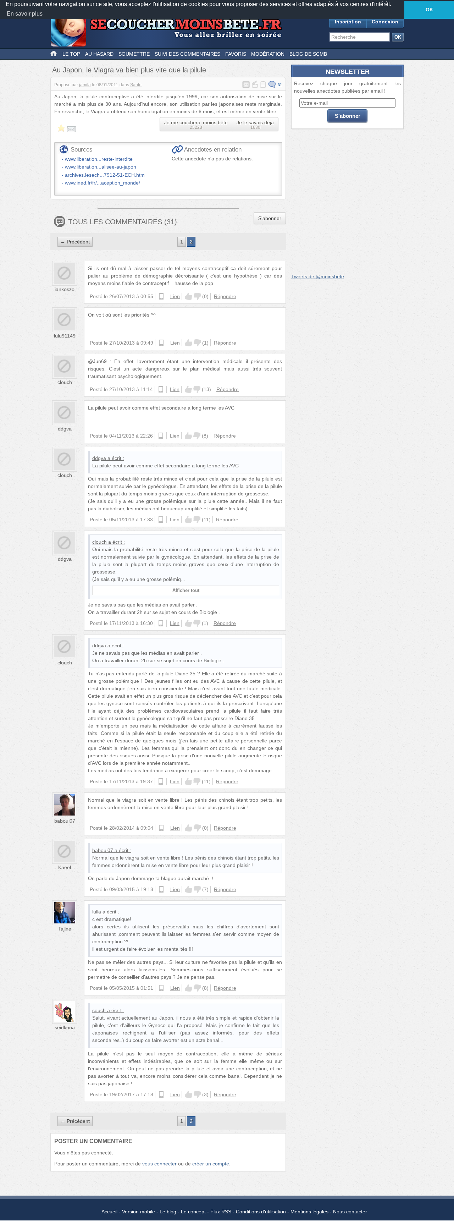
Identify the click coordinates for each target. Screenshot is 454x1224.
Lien (175, 296)
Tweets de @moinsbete (317, 276)
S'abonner (269, 218)
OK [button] (429, 9)
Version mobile (138, 1211)
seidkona (65, 1027)
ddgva (65, 429)
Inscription (348, 21)
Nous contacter (350, 1211)
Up (188, 296)
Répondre (225, 296)
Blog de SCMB (308, 54)
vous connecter (159, 1164)
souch (99, 1010)
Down (197, 296)
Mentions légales (309, 1211)
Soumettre (134, 54)
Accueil (109, 1211)
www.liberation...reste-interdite (99, 159)
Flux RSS (220, 1211)
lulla (96, 912)
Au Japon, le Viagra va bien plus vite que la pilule (129, 70)
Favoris (235, 54)
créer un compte (210, 1164)
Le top (71, 54)
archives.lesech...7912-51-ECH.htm (105, 175)
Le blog (168, 1211)
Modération (267, 54)
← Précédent (75, 242)
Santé (136, 84)
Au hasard (99, 54)
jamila (85, 84)
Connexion (385, 21)
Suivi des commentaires (187, 54)
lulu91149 (65, 336)
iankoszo (64, 289)
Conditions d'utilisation (261, 1211)
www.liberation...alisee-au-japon (100, 167)
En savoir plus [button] (25, 14)
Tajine (64, 929)
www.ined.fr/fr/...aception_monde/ (102, 183)
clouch (64, 382)
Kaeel (64, 867)
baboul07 (64, 821)
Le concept (193, 1211)
